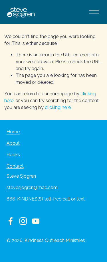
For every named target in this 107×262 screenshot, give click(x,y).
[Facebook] (11, 221)
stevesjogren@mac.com (32, 187)
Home (13, 131)
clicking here (58, 107)
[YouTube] (36, 221)
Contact (15, 166)
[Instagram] (23, 221)
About (13, 143)
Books (13, 154)
